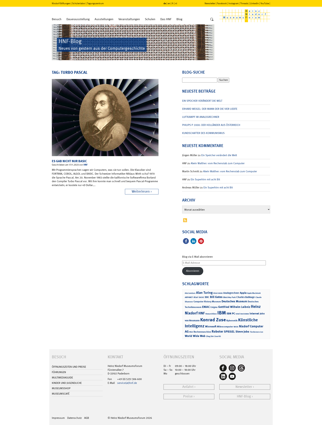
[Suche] (211, 19)
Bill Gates (216, 297)
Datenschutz (74, 418)
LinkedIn (254, 3)
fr (172, 3)
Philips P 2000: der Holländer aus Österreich (211, 125)
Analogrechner (231, 293)
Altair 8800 (218, 293)
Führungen (59, 372)
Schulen (150, 19)
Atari (196, 297)
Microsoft (210, 326)
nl (176, 3)
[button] (186, 241)
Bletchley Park (229, 297)
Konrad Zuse (213, 320)
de (165, 3)
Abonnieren (192, 271)
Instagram (233, 3)
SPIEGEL (229, 332)
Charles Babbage (245, 297)
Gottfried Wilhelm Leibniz (234, 307)
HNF (86, 164)
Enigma (214, 307)
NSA (191, 332)
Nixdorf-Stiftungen (61, 3)
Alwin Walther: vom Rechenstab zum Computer (218, 163)
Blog (179, 19)
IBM (221, 313)
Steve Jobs (242, 332)
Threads (244, 3)
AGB (86, 418)
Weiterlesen (141, 191)
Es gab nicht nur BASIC (69, 161)
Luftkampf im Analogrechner (200, 117)
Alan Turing (204, 292)
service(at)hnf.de (127, 383)
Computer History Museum (207, 301)
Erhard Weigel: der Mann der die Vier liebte (209, 109)
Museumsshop (61, 388)
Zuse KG (217, 336)
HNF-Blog (244, 396)
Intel (238, 313)
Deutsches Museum (234, 301)
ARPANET (189, 297)
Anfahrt (188, 386)
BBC (207, 297)
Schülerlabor (78, 3)
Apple (243, 293)
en (169, 3)
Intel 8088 (244, 314)
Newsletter (210, 3)
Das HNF (165, 19)
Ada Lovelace (190, 293)
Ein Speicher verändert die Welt (202, 101)
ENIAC (206, 307)
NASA (236, 327)
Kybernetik (231, 320)
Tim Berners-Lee (256, 332)
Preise (188, 396)
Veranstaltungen (129, 19)
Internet (254, 313)
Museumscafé (60, 393)
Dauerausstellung (78, 19)
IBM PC (231, 313)
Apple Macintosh (254, 293)
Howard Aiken (211, 314)
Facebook (222, 3)
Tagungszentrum (95, 3)
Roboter (217, 331)
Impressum (58, 418)
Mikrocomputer (225, 326)
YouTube (264, 3)
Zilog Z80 (210, 336)
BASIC (201, 297)
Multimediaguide (62, 377)
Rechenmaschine (202, 331)
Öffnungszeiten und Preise (69, 367)
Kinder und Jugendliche (67, 383)
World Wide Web (195, 336)
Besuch (56, 19)
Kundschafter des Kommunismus (203, 133)
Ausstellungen (104, 19)
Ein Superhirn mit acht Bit (205, 179)
